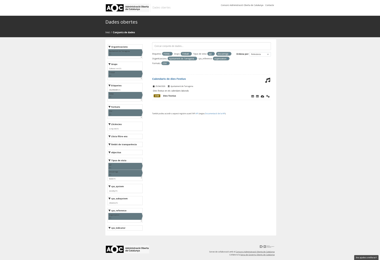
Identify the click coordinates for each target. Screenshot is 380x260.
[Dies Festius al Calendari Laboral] (257, 96)
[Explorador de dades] (252, 96)
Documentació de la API (215, 113)
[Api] (268, 96)
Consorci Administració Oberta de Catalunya (242, 5)
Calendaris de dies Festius (169, 78)
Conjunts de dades (124, 32)
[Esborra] (170, 54)
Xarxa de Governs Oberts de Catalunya (257, 254)
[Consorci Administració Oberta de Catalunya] (267, 247)
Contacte (269, 5)
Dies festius (165, 95)
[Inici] (127, 8)
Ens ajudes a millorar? (366, 257)
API (197, 113)
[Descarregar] (262, 96)
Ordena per (242, 54)
